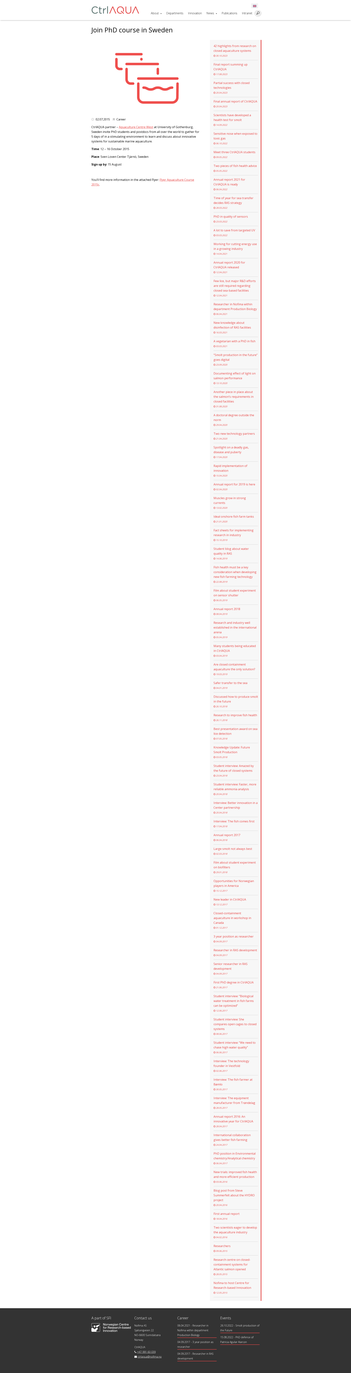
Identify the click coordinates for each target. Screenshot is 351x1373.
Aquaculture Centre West (136, 127)
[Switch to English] (254, 5)
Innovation (195, 13)
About (155, 13)
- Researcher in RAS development (195, 1356)
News (210, 13)
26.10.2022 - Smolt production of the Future (239, 1328)
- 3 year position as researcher (195, 1344)
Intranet (247, 13)
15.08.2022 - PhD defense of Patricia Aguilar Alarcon (237, 1339)
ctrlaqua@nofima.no (150, 1356)
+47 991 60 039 (146, 1352)
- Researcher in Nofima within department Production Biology (192, 1330)
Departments (174, 13)
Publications (229, 13)
